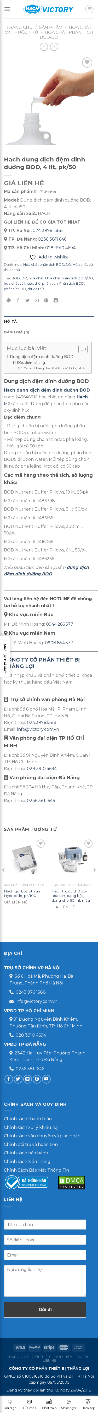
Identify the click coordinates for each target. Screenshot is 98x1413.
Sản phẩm (63, 1357)
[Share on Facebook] (18, 300)
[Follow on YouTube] (46, 1079)
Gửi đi (45, 1309)
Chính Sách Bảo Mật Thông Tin (36, 1170)
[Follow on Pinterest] (37, 1079)
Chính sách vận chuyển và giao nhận (42, 1135)
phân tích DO (15, 289)
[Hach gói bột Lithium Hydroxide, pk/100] (25, 859)
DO (24, 278)
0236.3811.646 (41, 800)
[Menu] (7, 9)
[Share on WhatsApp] (8, 300)
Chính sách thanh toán (28, 1118)
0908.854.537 (59, 642)
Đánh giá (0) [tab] (16, 332)
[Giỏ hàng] (89, 9)
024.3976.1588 (41, 722)
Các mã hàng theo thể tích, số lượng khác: (55, 368)
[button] (5, 656)
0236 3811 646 (52, 239)
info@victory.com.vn (38, 729)
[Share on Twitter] (27, 300)
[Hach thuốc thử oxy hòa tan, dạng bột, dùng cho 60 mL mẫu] (72, 859)
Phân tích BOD (71, 283)
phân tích (50, 283)
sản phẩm (50, 27)
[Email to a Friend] (37, 300)
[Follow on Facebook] (8, 1079)
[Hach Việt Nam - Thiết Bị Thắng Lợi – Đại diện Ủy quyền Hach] (49, 9)
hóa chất (36, 278)
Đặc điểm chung (31, 362)
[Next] (94, 880)
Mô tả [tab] (10, 321)
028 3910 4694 (60, 247)
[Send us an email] (27, 1079)
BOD (15, 278)
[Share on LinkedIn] (55, 300)
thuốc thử (36, 289)
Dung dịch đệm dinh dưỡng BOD (41, 356)
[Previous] (3, 880)
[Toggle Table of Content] (80, 349)
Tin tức (83, 1357)
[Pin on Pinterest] (46, 300)
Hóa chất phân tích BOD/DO (47, 265)
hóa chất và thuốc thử (22, 283)
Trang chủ (19, 27)
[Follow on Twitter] (18, 1079)
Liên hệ (49, 1360)
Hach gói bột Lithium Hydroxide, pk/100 (22, 893)
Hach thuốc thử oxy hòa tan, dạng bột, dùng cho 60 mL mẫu (70, 895)
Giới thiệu (41, 1357)
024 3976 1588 (48, 230)
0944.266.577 (59, 624)
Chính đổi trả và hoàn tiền (31, 1144)
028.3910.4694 (42, 768)
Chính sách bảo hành (26, 1152)
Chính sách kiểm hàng (27, 1161)
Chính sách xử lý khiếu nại (31, 1127)
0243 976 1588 (31, 992)
